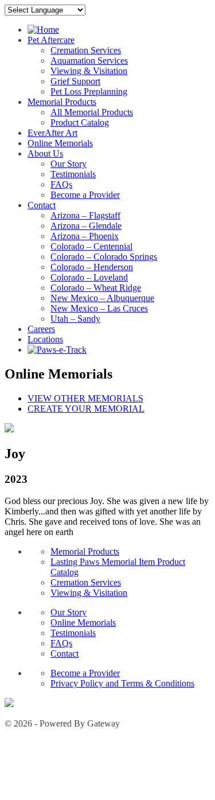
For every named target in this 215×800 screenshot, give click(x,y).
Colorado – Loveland (89, 277)
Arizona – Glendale (86, 226)
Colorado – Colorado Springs (103, 257)
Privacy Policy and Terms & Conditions (122, 683)
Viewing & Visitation (88, 71)
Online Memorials (60, 143)
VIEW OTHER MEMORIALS (85, 398)
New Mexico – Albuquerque (102, 298)
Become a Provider (85, 195)
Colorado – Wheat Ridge (95, 287)
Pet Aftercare (51, 40)
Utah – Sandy (75, 318)
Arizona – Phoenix (84, 236)
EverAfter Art (52, 133)
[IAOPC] (9, 704)
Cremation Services (85, 50)
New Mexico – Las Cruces (99, 308)
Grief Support (75, 81)
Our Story (68, 164)
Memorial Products (62, 102)
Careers (41, 329)
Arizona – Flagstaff (85, 215)
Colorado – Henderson (91, 267)
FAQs (61, 184)
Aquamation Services (89, 60)
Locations (45, 339)
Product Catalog (79, 122)
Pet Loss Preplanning (88, 91)
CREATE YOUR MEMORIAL (86, 408)
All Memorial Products (91, 112)
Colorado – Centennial (91, 246)
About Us (45, 153)
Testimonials (73, 174)
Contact (42, 205)
